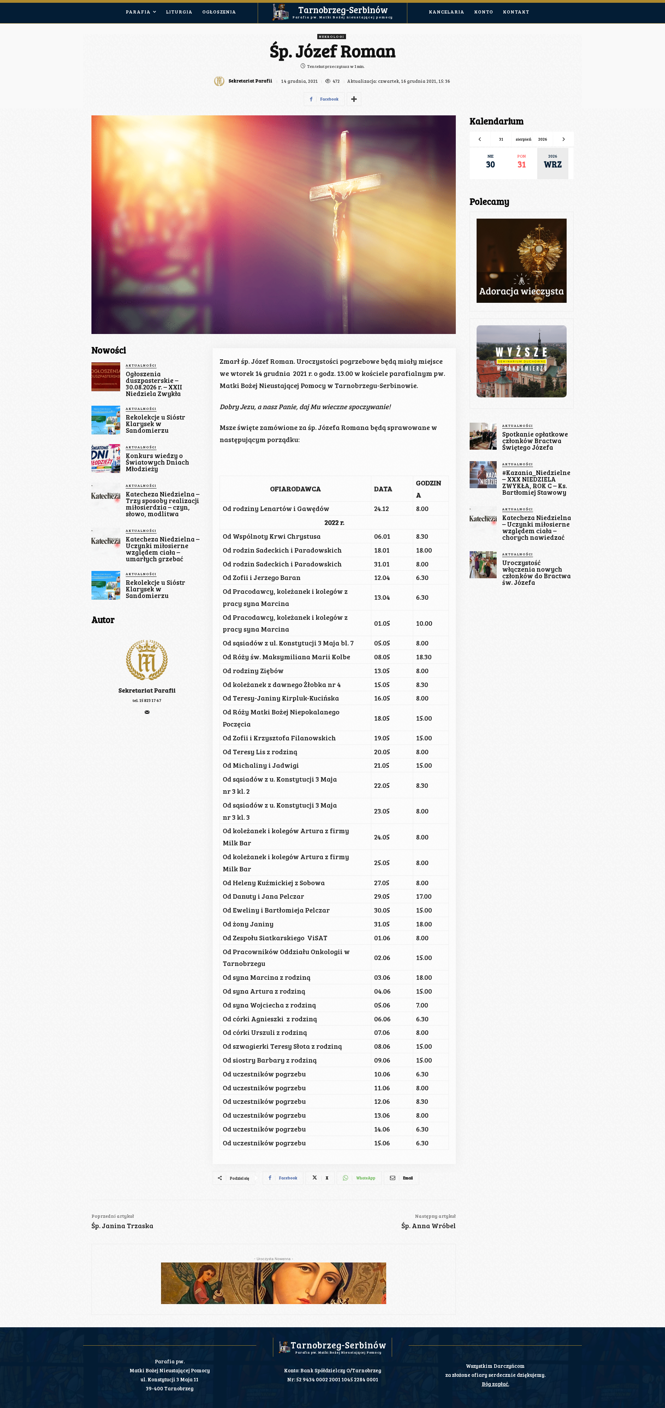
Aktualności (141, 365)
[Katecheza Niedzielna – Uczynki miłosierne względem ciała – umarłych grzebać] (105, 542)
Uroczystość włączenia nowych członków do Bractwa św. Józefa (536, 572)
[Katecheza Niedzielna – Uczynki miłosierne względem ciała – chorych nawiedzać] (483, 519)
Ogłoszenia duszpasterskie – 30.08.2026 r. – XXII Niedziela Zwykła (154, 383)
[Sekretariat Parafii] (220, 81)
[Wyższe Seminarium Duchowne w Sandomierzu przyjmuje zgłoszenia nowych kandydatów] (522, 361)
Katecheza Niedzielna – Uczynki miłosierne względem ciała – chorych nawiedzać (536, 527)
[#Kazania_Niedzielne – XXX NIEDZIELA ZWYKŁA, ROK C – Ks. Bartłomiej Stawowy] (483, 474)
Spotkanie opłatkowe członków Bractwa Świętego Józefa (535, 440)
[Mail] (147, 710)
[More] (354, 99)
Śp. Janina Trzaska (122, 1225)
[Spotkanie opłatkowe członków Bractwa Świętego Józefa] (483, 436)
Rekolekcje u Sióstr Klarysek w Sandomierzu (155, 423)
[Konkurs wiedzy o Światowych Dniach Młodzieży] (105, 458)
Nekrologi (331, 36)
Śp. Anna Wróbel (428, 1225)
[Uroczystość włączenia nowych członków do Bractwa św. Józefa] (483, 564)
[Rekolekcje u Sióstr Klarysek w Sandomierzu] (105, 420)
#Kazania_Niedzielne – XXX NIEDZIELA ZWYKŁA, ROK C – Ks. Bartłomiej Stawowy (536, 482)
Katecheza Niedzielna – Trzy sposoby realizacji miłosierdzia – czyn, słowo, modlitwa (163, 504)
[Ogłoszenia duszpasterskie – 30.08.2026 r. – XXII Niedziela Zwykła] (105, 376)
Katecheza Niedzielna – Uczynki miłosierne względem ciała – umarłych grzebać (163, 549)
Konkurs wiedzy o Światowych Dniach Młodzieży (157, 462)
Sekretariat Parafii (250, 81)
